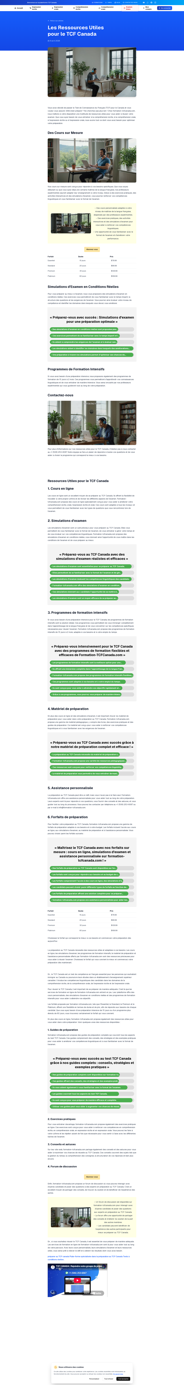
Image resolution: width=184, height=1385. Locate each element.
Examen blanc (129, 8)
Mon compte (148, 8)
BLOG (118, 2)
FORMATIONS (98, 2)
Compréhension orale (107, 8)
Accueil (20, 8)
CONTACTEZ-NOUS (131, 2)
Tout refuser (108, 1379)
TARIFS (109, 2)
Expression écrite (36, 8)
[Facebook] (151, 2)
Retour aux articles (56, 21)
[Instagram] (155, 2)
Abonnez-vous (92, 1177)
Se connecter (166, 8)
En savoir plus (118, 1374)
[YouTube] (143, 2)
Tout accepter (123, 1379)
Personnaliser (94, 1379)
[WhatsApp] (147, 2)
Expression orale (58, 8)
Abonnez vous (92, 249)
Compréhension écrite (82, 8)
